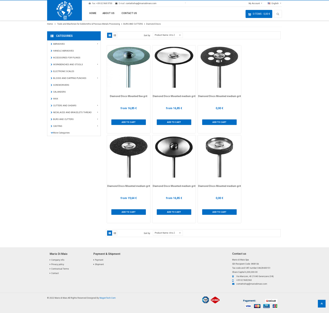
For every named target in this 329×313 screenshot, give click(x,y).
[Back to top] (322, 305)
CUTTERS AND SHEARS (64, 105)
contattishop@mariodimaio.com (141, 3)
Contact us (129, 13)
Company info (57, 260)
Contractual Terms (60, 269)
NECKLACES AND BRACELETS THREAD (72, 112)
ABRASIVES (59, 44)
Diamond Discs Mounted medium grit (174, 96)
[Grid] (109, 35)
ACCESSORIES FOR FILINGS (66, 57)
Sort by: (147, 35)
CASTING (57, 126)
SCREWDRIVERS (61, 85)
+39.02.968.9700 (104, 3)
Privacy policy (57, 264)
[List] (114, 35)
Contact (55, 273)
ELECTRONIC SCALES (63, 71)
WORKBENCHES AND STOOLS (68, 64)
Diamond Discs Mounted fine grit (128, 96)
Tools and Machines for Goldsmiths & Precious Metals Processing (88, 24)
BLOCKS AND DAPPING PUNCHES (69, 78)
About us (108, 13)
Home (92, 13)
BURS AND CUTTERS (133, 24)
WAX (55, 98)
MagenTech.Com (108, 298)
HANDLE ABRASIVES (63, 50)
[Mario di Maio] (64, 10)
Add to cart (128, 122)
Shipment (99, 264)
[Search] (278, 24)
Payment (99, 260)
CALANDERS (59, 92)
